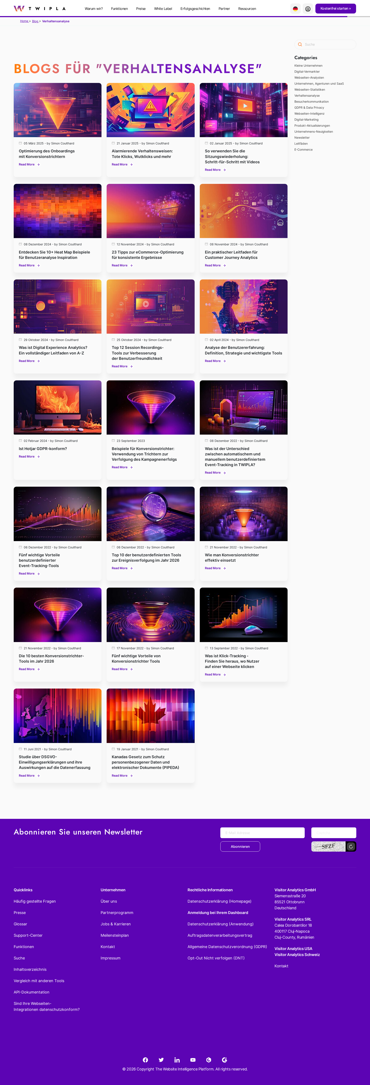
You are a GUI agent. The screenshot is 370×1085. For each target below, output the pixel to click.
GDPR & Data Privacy (309, 107)
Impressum (111, 958)
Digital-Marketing (306, 119)
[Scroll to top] (359, 1060)
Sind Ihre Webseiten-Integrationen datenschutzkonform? (47, 1006)
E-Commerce (303, 149)
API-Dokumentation (31, 992)
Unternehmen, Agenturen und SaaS (319, 83)
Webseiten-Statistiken (309, 89)
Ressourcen (247, 8)
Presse (20, 912)
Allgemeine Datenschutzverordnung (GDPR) (227, 946)
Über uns (109, 901)
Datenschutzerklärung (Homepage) (220, 901)
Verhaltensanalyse (307, 95)
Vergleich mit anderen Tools (39, 980)
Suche (19, 958)
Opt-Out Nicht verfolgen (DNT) (216, 958)
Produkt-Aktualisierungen (312, 125)
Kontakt (108, 946)
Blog (35, 21)
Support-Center (28, 935)
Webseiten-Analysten (309, 77)
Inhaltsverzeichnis (30, 969)
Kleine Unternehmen (308, 65)
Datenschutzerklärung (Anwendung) (221, 924)
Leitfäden (301, 143)
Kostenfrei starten (335, 8)
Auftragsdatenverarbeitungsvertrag (220, 935)
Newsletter (302, 137)
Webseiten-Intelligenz (309, 113)
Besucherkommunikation (311, 101)
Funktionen (119, 8)
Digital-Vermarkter (307, 71)
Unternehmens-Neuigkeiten (313, 131)
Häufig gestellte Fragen (35, 901)
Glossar (20, 924)
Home (24, 21)
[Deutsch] (295, 8)
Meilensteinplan (115, 935)
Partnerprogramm (117, 912)
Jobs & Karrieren (116, 924)
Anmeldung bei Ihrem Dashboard (218, 912)
